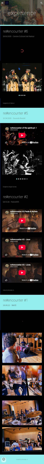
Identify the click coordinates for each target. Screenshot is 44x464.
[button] (2, 3)
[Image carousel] (22, 79)
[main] (22, 12)
